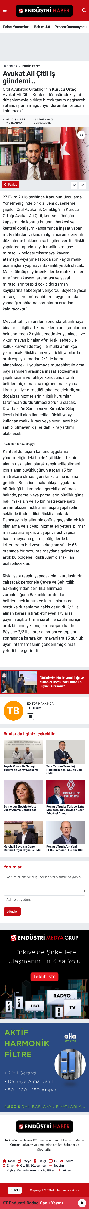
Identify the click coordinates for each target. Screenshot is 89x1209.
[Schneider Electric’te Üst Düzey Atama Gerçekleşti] (23, 792)
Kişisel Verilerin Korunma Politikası (31, 1170)
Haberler (10, 66)
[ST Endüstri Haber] (44, 11)
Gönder (12, 911)
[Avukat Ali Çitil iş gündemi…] (44, 153)
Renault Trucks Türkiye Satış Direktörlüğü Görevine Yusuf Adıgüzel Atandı (65, 810)
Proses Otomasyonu (70, 26)
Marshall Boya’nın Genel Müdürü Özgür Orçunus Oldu (22, 848)
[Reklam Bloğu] (44, 974)
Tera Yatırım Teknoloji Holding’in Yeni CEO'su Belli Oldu (64, 770)
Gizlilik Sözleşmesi (33, 1166)
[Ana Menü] (5, 11)
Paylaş (12, 184)
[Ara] (84, 11)
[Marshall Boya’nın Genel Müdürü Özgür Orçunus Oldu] (23, 832)
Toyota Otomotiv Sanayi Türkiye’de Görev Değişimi (21, 768)
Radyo (27, 1161)
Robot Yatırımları (16, 26)
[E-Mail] (30, 716)
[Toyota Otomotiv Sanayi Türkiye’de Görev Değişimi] (23, 751)
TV (56, 1161)
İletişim (58, 1166)
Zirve (10, 1166)
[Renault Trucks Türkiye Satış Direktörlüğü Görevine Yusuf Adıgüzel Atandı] (66, 792)
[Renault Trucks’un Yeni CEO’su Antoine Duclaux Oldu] (66, 832)
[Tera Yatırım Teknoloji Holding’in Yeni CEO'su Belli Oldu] (66, 751)
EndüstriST (31, 66)
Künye (66, 1170)
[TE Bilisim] (13, 710)
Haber (11, 1161)
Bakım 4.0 (42, 26)
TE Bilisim (34, 708)
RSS (16, 1190)
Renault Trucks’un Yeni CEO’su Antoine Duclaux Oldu (65, 848)
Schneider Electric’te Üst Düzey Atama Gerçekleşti (20, 808)
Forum (68, 1161)
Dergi (42, 1161)
